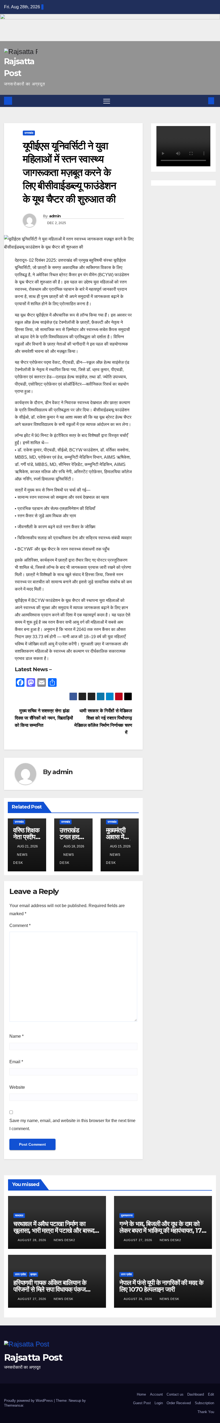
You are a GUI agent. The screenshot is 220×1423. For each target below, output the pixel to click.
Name (16, 1036)
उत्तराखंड (28, 132)
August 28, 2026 (32, 1240)
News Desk (63, 1298)
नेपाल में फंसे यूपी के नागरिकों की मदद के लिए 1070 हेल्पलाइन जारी (161, 1286)
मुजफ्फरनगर (127, 1215)
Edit (211, 1394)
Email (16, 1061)
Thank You (205, 1412)
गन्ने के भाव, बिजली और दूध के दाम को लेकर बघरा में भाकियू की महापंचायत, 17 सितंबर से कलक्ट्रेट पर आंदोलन (160, 1230)
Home (141, 1394)
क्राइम (33, 1274)
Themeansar (13, 1405)
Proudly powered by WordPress (29, 1401)
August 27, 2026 (138, 1240)
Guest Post (142, 1403)
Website (17, 1087)
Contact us (175, 1394)
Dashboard (195, 1394)
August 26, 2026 (138, 1298)
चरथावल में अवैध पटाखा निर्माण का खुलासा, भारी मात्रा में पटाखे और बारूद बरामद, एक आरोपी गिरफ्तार (53, 1230)
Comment (20, 925)
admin (55, 216)
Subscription (204, 1403)
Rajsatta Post (33, 1357)
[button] (202, 100)
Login (159, 1403)
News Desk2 (64, 1240)
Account (156, 1394)
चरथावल (19, 1215)
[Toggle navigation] (106, 101)
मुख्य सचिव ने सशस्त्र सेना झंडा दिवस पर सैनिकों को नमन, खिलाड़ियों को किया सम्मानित (44, 718)
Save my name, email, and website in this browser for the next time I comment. (72, 1124)
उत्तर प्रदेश (20, 1274)
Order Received (179, 1403)
